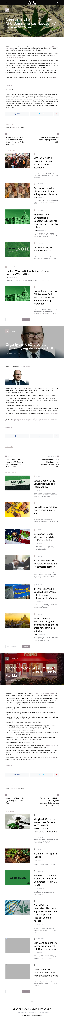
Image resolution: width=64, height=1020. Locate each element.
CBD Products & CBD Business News (39, 419)
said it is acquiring (51, 746)
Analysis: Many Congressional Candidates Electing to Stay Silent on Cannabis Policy (46, 221)
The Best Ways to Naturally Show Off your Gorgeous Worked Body (27, 273)
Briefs (14, 419)
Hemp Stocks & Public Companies (20, 421)
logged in (13, 127)
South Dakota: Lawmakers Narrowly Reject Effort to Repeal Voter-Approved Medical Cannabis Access (45, 913)
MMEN (53, 757)
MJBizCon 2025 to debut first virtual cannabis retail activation (43, 163)
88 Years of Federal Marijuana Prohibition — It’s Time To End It (45, 537)
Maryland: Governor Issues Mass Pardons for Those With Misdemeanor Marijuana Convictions (45, 825)
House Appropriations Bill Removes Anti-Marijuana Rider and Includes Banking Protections (45, 297)
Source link (8, 85)
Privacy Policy (25, 1015)
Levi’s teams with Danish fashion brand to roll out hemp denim (46, 972)
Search (26, 319)
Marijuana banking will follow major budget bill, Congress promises (46, 946)
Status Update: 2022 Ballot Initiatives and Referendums (44, 484)
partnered (43, 388)
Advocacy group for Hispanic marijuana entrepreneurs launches (46, 191)
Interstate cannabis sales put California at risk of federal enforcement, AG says (45, 593)
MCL (36, 171)
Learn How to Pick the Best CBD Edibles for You (45, 510)
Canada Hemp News (22, 419)
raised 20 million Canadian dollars (44, 693)
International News (36, 421)
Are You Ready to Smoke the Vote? (43, 249)
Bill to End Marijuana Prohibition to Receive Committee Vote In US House (45, 880)
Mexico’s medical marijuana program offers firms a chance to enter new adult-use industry (46, 625)
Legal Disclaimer (37, 1015)
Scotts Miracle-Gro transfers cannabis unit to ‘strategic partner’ (46, 563)
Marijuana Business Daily (51, 413)
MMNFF (31, 759)
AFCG (55, 77)
